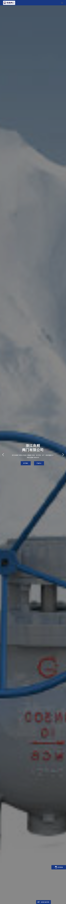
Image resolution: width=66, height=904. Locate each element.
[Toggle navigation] (62, 3)
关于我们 (25, 463)
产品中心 (38, 463)
